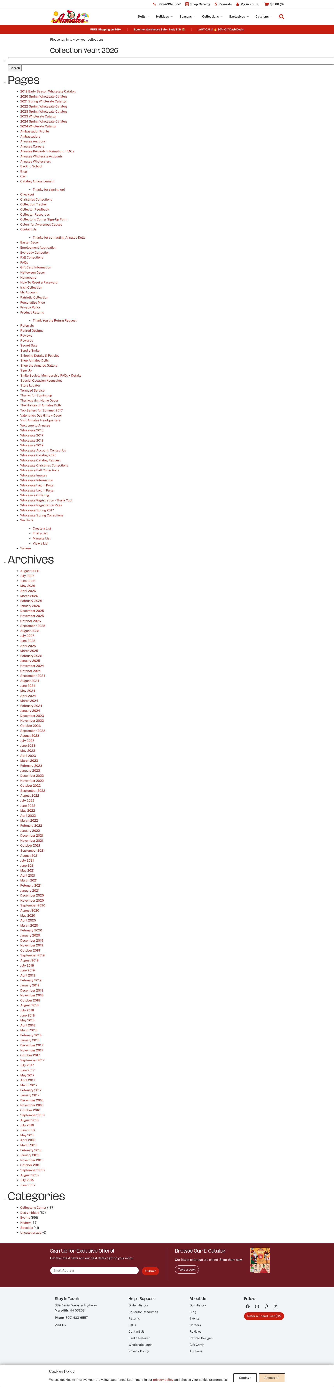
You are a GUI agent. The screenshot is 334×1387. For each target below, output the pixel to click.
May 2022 (27, 810)
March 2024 (29, 701)
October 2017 (30, 1055)
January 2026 (30, 606)
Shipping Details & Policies (39, 355)
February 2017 (31, 1090)
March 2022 (29, 820)
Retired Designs (31, 330)
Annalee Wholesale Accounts (41, 156)
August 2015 (29, 1175)
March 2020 (29, 925)
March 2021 (28, 880)
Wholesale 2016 (31, 430)
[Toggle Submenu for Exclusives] (248, 16)
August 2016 (29, 1120)
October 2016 (30, 1110)
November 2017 (31, 1050)
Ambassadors (30, 136)
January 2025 (30, 661)
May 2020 (27, 915)
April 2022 (28, 815)
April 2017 (27, 1080)
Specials (26, 1228)
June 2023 (27, 745)
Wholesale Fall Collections (39, 470)
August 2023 (29, 735)
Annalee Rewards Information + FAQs (47, 151)
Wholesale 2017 (31, 435)
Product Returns (32, 312)
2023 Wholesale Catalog (38, 116)
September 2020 (32, 905)
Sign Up (26, 370)
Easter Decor (29, 242)
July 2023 (27, 741)
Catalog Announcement (37, 181)
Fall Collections (31, 257)
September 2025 (32, 626)
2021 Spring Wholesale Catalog (43, 101)
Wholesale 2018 (31, 440)
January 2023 (30, 770)
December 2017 (31, 1045)
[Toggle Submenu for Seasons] (195, 16)
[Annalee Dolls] (69, 16)
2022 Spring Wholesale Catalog (43, 106)
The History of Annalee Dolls (41, 405)
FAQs (24, 262)
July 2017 (27, 1065)
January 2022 (30, 831)
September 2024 (32, 676)
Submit (150, 1271)
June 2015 (27, 1185)
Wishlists (26, 520)
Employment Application (38, 247)
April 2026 (28, 591)
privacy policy (163, 1380)
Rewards (26, 340)
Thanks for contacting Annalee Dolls (59, 237)
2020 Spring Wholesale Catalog (43, 96)
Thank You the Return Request (55, 320)
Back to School (31, 166)
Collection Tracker (33, 204)
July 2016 (27, 1125)
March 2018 (28, 1030)
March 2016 (28, 1145)
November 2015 (31, 1160)
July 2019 (27, 965)
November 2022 (32, 781)
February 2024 (31, 706)
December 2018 (31, 990)
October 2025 (30, 621)
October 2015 (30, 1165)
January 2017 (29, 1095)
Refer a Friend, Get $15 (264, 1316)
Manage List (41, 538)
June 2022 (27, 806)
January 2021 (29, 890)
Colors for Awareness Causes (41, 224)
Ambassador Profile (34, 131)
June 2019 (27, 970)
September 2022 (32, 791)
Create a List (42, 528)
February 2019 (31, 980)
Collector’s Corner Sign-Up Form (43, 219)
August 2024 (29, 681)
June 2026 (27, 581)
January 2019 (29, 985)
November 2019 (31, 945)
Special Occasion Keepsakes (41, 380)
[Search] (281, 17)
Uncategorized (31, 1232)
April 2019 (27, 975)
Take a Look (187, 1269)
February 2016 (31, 1150)
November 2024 (32, 666)
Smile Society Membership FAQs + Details (50, 375)
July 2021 (27, 860)
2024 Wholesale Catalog (38, 126)
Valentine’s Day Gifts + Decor (41, 415)
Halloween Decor (32, 272)
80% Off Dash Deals (231, 29)
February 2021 (31, 885)
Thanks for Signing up (36, 395)
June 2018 (27, 1015)
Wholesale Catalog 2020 (38, 455)
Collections (210, 16)
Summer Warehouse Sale (150, 29)
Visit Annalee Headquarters (40, 420)
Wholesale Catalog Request (40, 460)
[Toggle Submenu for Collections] (222, 16)
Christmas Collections (36, 199)
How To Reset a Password (39, 282)
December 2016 (31, 1100)
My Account (29, 292)
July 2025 (27, 636)
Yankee (25, 548)
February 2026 (31, 601)
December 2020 (32, 895)
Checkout (27, 194)
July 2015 (27, 1180)
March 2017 (28, 1085)
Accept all (271, 1378)
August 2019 (29, 960)
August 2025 (29, 631)
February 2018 (31, 1035)
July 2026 (27, 576)
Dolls (141, 16)
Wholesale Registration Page (41, 505)
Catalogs (262, 16)
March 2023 (29, 760)
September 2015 (32, 1170)
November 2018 (31, 995)
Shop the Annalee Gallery (39, 365)
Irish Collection (31, 287)
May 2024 (27, 691)
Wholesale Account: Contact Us (43, 450)
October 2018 (30, 1000)
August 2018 (29, 1005)
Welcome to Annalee (35, 425)
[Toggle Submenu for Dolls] (148, 16)
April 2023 (28, 756)
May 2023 (27, 751)
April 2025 (28, 646)
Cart (23, 176)
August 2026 (29, 571)
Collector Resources (35, 214)
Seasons (185, 16)
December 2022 (32, 775)
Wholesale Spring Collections (41, 515)
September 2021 (32, 850)
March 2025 (29, 651)
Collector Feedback (34, 209)
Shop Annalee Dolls (34, 360)
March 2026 (29, 596)
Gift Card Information (35, 267)
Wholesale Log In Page (36, 485)
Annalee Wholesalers (35, 161)
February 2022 (31, 825)
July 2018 (27, 1010)
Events (25, 1217)
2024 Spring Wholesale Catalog (43, 121)
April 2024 (28, 696)
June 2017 (27, 1070)
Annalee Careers (32, 146)
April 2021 (27, 875)
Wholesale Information (36, 480)
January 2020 (30, 935)
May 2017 (27, 1075)
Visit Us (60, 1325)
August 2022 (29, 795)
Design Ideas (29, 1213)
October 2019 (30, 950)
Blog (23, 171)
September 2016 (32, 1115)
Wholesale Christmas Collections (44, 465)
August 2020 (29, 910)
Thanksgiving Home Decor (39, 400)
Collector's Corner (33, 1207)
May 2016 (27, 1135)
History (25, 1222)
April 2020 (28, 920)
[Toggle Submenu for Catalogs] (272, 16)
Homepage (28, 277)
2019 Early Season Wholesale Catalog (48, 91)
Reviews (26, 335)
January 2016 (29, 1155)
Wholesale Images (33, 475)
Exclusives (237, 16)
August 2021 (29, 855)
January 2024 (30, 711)
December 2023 (32, 716)
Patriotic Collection (34, 297)
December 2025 (32, 611)
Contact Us (28, 229)
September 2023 (32, 731)
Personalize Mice (32, 302)
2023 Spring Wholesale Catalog (43, 111)
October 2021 (30, 845)
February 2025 (31, 656)
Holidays (162, 16)
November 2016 (31, 1105)
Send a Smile (30, 350)
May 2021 (27, 870)
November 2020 (32, 900)
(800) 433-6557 (76, 1317)
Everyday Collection (35, 252)
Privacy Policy (30, 307)
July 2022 (27, 800)
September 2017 (32, 1060)
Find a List (40, 533)
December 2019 (31, 940)
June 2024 (27, 686)
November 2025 (32, 616)
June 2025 (27, 641)
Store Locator (30, 385)
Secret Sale (28, 345)
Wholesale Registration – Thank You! (46, 500)
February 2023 (31, 766)
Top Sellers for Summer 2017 (41, 410)
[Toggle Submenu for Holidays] (172, 16)
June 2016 (27, 1130)
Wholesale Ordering (34, 495)
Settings (245, 1378)
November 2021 (31, 840)
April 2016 (27, 1140)
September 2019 (32, 955)
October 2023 (30, 726)
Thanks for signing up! (49, 189)
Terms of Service (32, 390)
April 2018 (27, 1025)
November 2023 (32, 720)
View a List (40, 543)
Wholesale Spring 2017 (37, 510)
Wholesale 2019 (31, 445)
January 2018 (29, 1040)
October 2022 (30, 785)
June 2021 (27, 865)
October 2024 (30, 671)
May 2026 (27, 586)
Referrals (27, 325)
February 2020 (31, 930)
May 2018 (27, 1020)
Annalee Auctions (33, 141)
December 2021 (31, 835)
